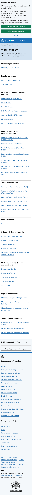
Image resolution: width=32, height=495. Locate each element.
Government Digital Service (10, 467)
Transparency (5, 443)
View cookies (16, 35)
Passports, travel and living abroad (12, 409)
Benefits (4, 366)
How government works (9, 446)
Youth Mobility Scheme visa (10, 107)
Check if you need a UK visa (10, 68)
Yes (19, 342)
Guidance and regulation (9, 433)
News (3, 430)
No (27, 342)
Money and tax (6, 406)
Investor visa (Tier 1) (8, 273)
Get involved (5, 449)
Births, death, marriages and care (12, 370)
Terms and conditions (8, 462)
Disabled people (6, 386)
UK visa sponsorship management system (15, 333)
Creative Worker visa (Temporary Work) (14, 197)
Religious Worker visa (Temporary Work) (14, 201)
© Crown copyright (16, 491)
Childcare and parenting (9, 376)
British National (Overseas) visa (11, 99)
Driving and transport (8, 389)
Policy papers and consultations (12, 439)
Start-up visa (5, 285)
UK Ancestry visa (7, 119)
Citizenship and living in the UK (11, 380)
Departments (5, 426)
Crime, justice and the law (10, 383)
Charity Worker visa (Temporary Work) (14, 205)
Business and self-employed (10, 373)
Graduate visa (6, 103)
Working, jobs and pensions (10, 416)
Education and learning (9, 393)
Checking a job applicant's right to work (14, 298)
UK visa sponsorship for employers (12, 329)
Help (3, 457)
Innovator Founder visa (9, 224)
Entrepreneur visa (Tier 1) (9, 269)
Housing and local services (10, 403)
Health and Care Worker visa (10, 80)
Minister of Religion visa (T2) (10, 240)
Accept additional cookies (16, 27)
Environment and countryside (11, 399)
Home (3, 45)
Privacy (8, 457)
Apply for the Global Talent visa (11, 115)
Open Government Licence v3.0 (11, 475)
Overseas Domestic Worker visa (11, 144)
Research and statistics (9, 436)
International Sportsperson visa (11, 236)
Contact (21, 460)
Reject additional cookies (16, 31)
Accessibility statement (9, 460)
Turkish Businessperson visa (10, 277)
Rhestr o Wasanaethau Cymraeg (12, 465)
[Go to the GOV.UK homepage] (8, 40)
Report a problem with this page (16, 349)
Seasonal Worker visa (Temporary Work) (14, 187)
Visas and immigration (13, 45)
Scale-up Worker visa (8, 244)
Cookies (15, 457)
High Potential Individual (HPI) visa (12, 123)
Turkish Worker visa (7, 281)
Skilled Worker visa (7, 84)
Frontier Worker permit (9, 248)
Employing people (7, 396)
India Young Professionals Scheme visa (14, 111)
